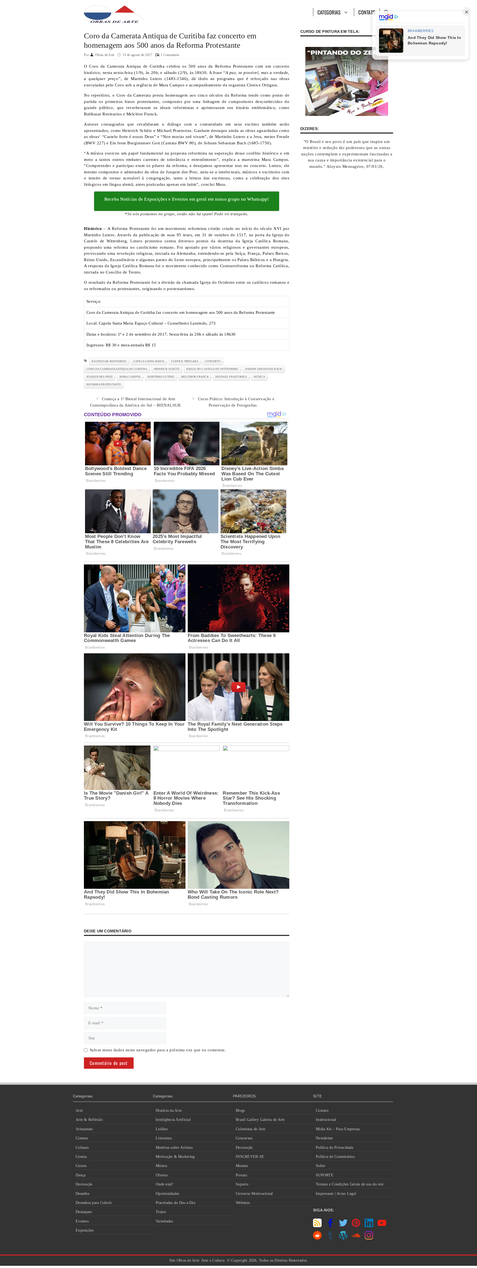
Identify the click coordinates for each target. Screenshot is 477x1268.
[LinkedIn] (369, 1226)
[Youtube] (382, 1226)
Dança (81, 1175)
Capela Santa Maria (149, 361)
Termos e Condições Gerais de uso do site (349, 1184)
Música (161, 1166)
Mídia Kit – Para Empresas (338, 1129)
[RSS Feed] (317, 1226)
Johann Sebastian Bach (263, 368)
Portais (241, 1175)
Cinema (82, 1138)
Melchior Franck (195, 376)
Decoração (84, 1184)
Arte (79, 1110)
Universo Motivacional (254, 1194)
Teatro (161, 1212)
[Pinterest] (356, 1226)
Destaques (84, 1212)
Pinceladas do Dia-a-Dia (175, 1203)
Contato (366, 12)
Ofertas (162, 1175)
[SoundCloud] (356, 1238)
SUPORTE (324, 1175)
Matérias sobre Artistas (174, 1147)
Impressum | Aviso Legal (336, 1194)
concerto (212, 361)
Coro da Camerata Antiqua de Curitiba (116, 368)
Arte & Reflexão (89, 1120)
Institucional (326, 1120)
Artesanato (84, 1129)
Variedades (164, 1221)
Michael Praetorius (231, 376)
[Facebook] (330, 1226)
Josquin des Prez (99, 376)
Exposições (85, 1230)
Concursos (244, 1138)
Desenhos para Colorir (94, 1203)
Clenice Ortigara (184, 361)
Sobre (320, 1166)
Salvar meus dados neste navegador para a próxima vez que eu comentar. (158, 1050)
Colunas (82, 1147)
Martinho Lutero (160, 376)
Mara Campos (130, 376)
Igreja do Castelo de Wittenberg (212, 368)
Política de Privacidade (334, 1147)
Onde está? (164, 1184)
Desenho (82, 1194)
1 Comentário (170, 55)
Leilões (162, 1129)
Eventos (82, 1221)
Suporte (242, 1184)
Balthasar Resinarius (109, 361)
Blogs (240, 1110)
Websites (243, 1203)
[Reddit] (317, 1238)
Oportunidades (167, 1194)
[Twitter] (343, 1226)
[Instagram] (369, 1238)
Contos (81, 1157)
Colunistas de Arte (251, 1129)
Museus (242, 1166)
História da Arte (169, 1110)
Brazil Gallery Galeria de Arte (260, 1120)
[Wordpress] (343, 1238)
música (259, 376)
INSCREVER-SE (250, 1157)
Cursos (81, 1166)
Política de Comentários (335, 1157)
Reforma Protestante (103, 384)
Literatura (164, 1138)
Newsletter (324, 1138)
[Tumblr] (330, 1238)
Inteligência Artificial (173, 1120)
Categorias (329, 12)
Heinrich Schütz (167, 368)
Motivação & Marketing (175, 1157)
